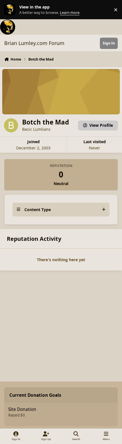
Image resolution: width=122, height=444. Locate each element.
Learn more (11, 9)
